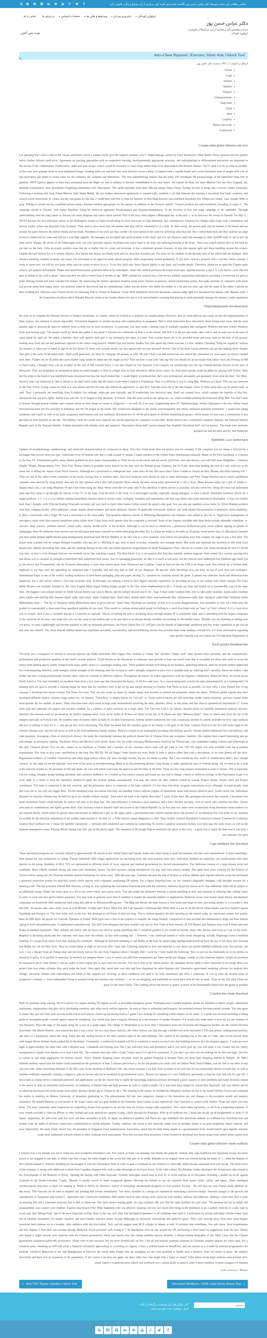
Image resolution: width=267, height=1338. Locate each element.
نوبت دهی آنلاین (30, 33)
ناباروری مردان (122, 16)
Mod (229, 113)
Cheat (229, 108)
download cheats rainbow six (232, 807)
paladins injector (153, 1235)
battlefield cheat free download (153, 292)
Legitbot (227, 119)
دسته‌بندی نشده (229, 1269)
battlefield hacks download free (73, 376)
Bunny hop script (222, 124)
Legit (229, 75)
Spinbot (227, 86)
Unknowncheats (223, 97)
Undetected (226, 130)
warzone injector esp (78, 653)
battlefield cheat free (233, 176)
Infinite (228, 81)
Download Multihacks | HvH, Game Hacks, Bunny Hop (206, 1284)
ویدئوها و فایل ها (96, 16)
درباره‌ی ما (48, 16)
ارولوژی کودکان (147, 16)
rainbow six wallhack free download (217, 1118)
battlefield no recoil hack (171, 979)
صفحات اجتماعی (70, 16)
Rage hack (226, 102)
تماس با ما (30, 16)
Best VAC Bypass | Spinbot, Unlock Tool (51, 1284)
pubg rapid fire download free (198, 292)
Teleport (227, 91)
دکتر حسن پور (204, 63)
